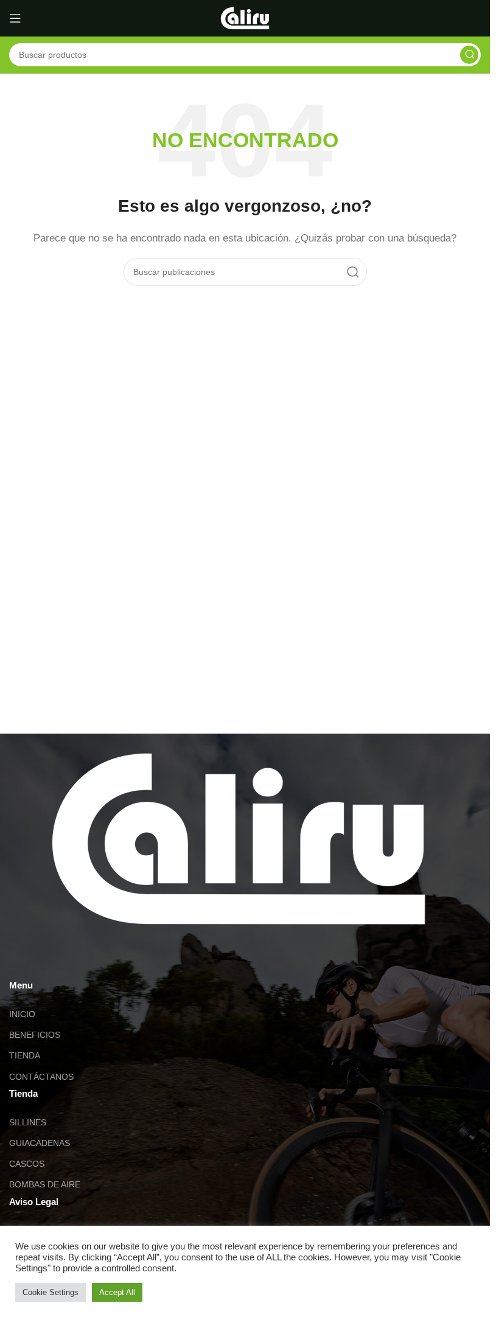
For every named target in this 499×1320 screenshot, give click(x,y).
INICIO (22, 1014)
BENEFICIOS (34, 1035)
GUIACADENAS (39, 1143)
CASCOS (26, 1164)
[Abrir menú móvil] (15, 18)
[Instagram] (57, 959)
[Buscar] (469, 55)
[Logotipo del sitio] (245, 17)
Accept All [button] (117, 1292)
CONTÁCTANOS (41, 1077)
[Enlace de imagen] (238, 838)
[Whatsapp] (24, 959)
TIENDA (24, 1055)
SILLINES (27, 1122)
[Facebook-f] (90, 959)
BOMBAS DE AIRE (44, 1184)
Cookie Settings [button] (51, 1292)
